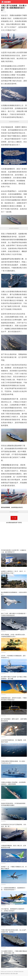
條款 (12, 973)
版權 (17, 973)
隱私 (14, 973)
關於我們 (3, 973)
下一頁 (14, 518)
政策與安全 (7, 973)
